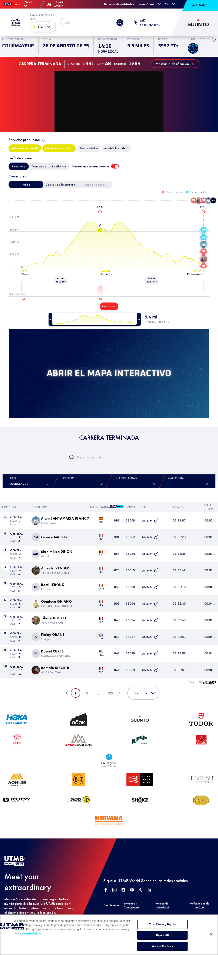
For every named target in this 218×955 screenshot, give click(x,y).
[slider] (94, 319)
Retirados (109, 306)
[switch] (115, 166)
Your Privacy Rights (162, 924)
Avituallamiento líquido (59, 148)
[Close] (211, 934)
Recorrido (18, 166)
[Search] (119, 22)
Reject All (162, 935)
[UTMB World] (14, 864)
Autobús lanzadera (116, 148)
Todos (26, 184)
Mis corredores (95, 184)
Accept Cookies (162, 946)
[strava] (140, 890)
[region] (109, 935)
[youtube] (132, 890)
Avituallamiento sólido (25, 148)
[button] (193, 200)
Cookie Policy (31, 933)
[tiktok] (123, 890)
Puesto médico (89, 148)
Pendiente (59, 166)
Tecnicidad (38, 166)
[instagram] (114, 890)
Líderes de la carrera (60, 184)
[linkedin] (149, 890)
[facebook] (105, 890)
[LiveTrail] (209, 682)
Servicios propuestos (24, 139)
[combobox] (116, 484)
